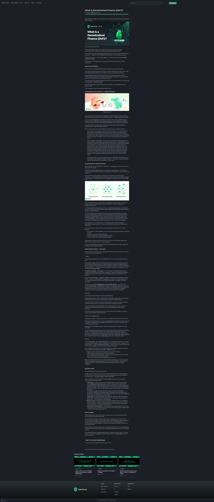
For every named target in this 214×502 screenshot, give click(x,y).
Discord (116, 486)
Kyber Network (104, 486)
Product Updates (14, 2)
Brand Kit (103, 489)
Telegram (116, 491)
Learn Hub (26, 2)
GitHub (129, 489)
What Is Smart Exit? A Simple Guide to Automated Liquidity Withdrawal (83, 472)
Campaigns (38, 2)
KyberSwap (104, 335)
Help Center (103, 491)
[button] (3, 500)
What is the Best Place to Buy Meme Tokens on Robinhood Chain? (128, 472)
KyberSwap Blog (5, 2)
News (21, 2)
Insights (33, 2)
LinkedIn (116, 494)
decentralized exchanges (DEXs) (92, 268)
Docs (129, 486)
